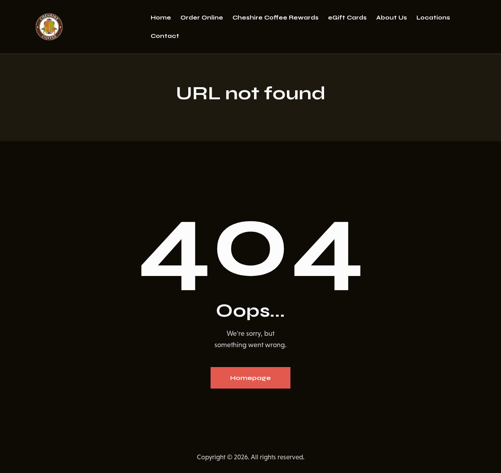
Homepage (250, 378)
